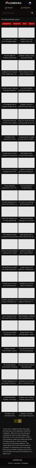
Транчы (32, 24)
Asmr (25, 24)
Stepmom (17, 24)
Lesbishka (15, 3)
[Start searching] (32, 13)
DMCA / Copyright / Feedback (18, 463)
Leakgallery (6, 24)
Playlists (10, 8)
